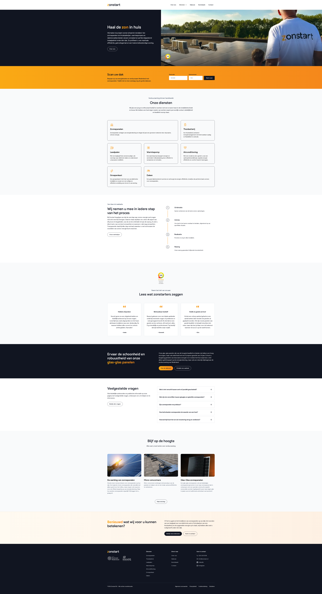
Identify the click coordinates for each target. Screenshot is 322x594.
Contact (210, 5)
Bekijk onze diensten (173, 533)
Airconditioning (150, 569)
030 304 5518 (203, 555)
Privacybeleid (193, 586)
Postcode (172, 74)
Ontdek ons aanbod (183, 368)
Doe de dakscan (166, 368)
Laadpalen (149, 562)
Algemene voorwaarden (181, 586)
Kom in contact (190, 533)
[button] (183, 5)
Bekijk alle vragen (115, 404)
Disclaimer (212, 586)
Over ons (173, 5)
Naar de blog (161, 501)
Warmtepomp (150, 565)
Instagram (202, 565)
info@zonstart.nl (203, 559)
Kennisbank (201, 5)
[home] (113, 5)
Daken (148, 575)
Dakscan (192, 5)
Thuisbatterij (150, 559)
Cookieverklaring (202, 586)
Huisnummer (193, 74)
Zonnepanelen (150, 555)
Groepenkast (150, 572)
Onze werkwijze (114, 234)
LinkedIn (201, 562)
